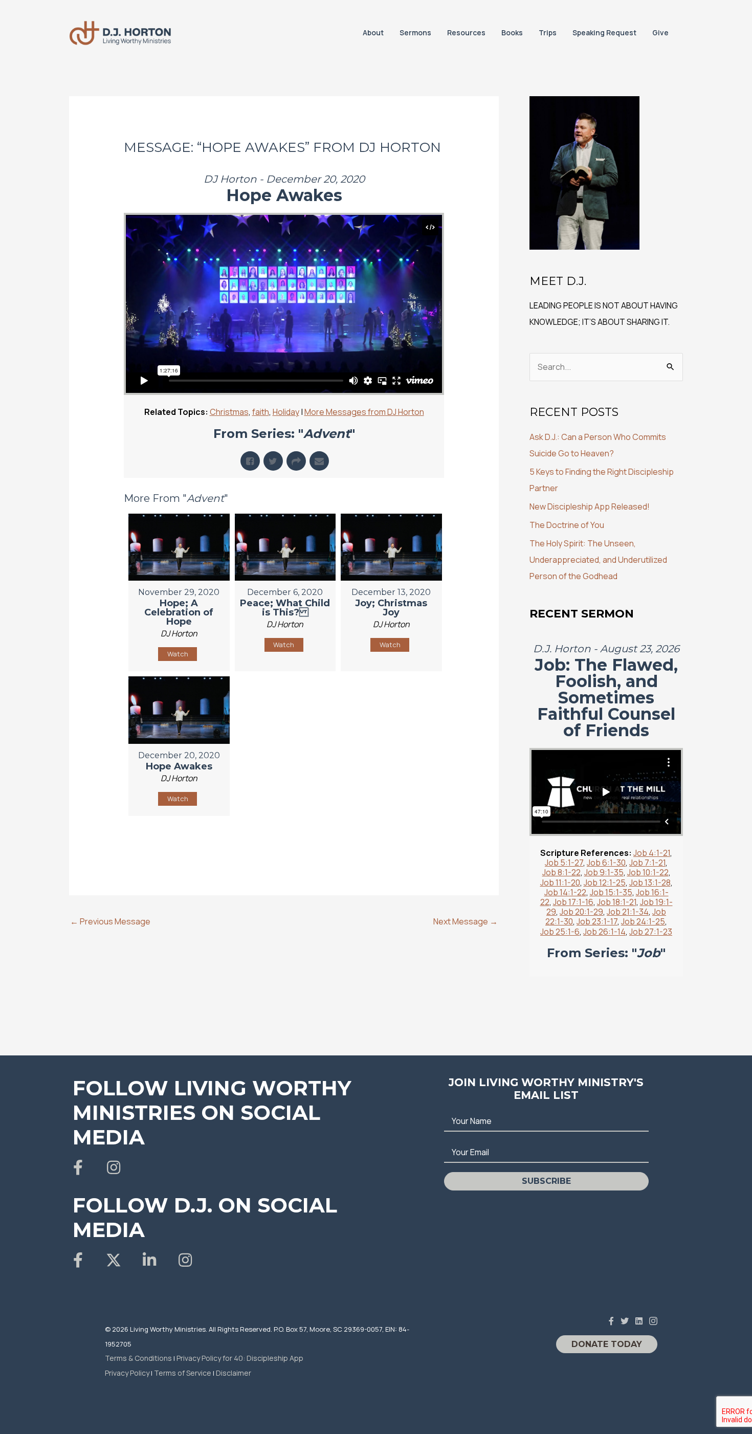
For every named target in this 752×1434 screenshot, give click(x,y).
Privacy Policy (127, 1373)
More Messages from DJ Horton (364, 411)
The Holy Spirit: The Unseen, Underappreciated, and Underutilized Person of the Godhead (598, 560)
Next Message (465, 921)
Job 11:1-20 (560, 882)
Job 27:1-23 (650, 931)
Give (660, 32)
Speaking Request (604, 32)
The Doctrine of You (566, 525)
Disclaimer (233, 1373)
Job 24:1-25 (643, 921)
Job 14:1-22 (565, 892)
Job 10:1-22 (648, 872)
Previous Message (110, 921)
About (373, 32)
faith (260, 411)
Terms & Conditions (138, 1358)
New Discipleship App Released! (589, 506)
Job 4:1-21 (651, 852)
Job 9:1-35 (604, 872)
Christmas (229, 411)
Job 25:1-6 (560, 931)
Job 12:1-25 (605, 882)
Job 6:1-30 (606, 862)
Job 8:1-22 (561, 872)
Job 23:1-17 (597, 921)
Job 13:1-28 (650, 882)
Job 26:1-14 (604, 931)
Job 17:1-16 (573, 902)
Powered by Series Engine (406, 841)
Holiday (286, 411)
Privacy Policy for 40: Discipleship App (239, 1358)
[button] (77, 1167)
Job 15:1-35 (611, 892)
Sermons (415, 32)
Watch (177, 653)
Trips (548, 32)
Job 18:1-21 (616, 902)
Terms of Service (182, 1373)
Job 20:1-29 (581, 911)
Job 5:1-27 (564, 862)
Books (512, 32)
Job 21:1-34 (628, 911)
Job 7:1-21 (647, 862)
